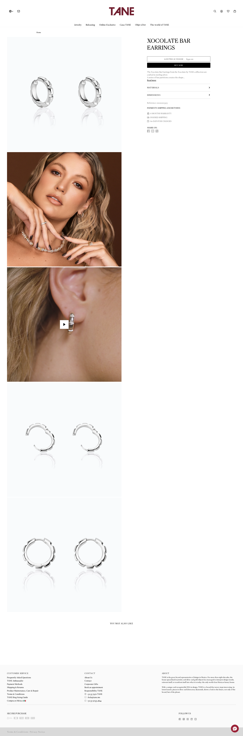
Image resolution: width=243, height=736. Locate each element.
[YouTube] (195, 719)
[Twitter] (184, 719)
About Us (88, 677)
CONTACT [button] (90, 673)
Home (38, 32)
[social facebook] (148, 131)
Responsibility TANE (94, 690)
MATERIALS (153, 87)
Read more (151, 80)
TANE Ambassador (15, 680)
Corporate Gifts (91, 684)
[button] (78, 24)
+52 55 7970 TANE (94, 694)
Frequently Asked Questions (19, 677)
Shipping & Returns (15, 687)
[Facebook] (180, 719)
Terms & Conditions (15, 694)
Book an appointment (94, 687)
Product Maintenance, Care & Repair (22, 690)
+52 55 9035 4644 (94, 700)
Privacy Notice (37, 731)
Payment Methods (14, 684)
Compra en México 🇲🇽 (16, 700)
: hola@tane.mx (93, 697)
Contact (88, 680)
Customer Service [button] (17, 673)
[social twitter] (157, 131)
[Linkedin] (192, 719)
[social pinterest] (152, 131)
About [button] (165, 673)
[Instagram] (188, 719)
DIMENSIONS (153, 94)
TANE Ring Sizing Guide (17, 697)
